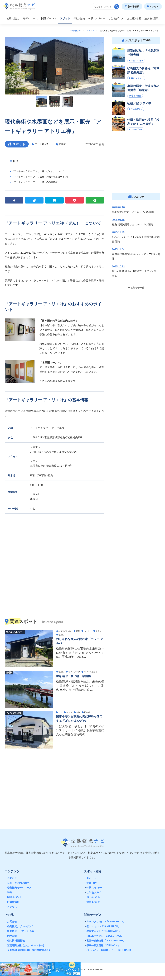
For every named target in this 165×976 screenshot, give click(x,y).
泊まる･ (151, 18)
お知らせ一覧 (137, 287)
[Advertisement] (54, 786)
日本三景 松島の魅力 (17, 882)
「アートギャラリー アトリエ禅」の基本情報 (34, 182)
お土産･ (134, 18)
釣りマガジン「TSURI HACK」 (102, 931)
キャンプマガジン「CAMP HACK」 (105, 921)
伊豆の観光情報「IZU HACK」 (102, 945)
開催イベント (13, 897)
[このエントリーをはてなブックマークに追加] (54, 200)
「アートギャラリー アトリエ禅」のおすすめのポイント (40, 176)
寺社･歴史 (90, 882)
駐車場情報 (133, 6)
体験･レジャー (93, 887)
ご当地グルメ (92, 892)
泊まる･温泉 (92, 901)
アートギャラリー (44, 144)
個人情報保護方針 (16, 940)
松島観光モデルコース (18, 887)
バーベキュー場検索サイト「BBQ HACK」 (109, 950)
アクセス (154, 6)
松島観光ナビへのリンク (19, 926)
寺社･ (79, 18)
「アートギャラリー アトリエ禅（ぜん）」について (37, 171)
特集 (8, 892)
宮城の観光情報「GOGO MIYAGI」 (104, 940)
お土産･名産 (92, 897)
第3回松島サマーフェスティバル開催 (133, 212)
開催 (49, 18)
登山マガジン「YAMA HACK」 (102, 926)
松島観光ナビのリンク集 (19, 931)
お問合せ (11, 921)
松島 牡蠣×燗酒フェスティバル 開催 (132, 224)
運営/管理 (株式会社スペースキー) (24, 945)
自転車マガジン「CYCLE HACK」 (104, 935)
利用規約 (11, 935)
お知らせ (11, 878)
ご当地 (116, 18)
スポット (65, 18)
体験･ (96, 18)
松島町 (62, 144)
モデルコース (30, 18)
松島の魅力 (12, 18)
